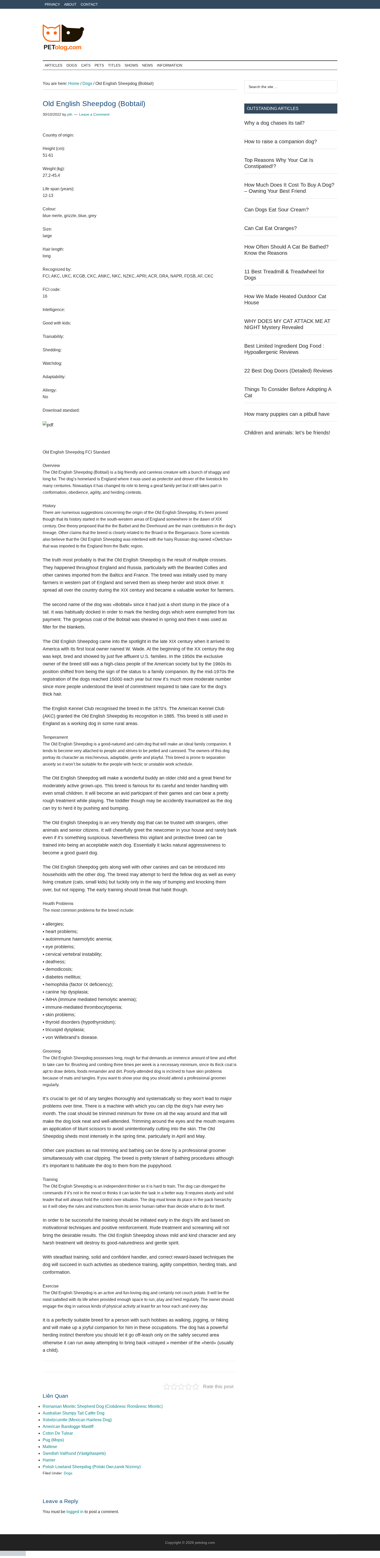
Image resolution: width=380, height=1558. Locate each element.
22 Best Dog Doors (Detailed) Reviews (288, 370)
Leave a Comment (94, 114)
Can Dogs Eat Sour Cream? (276, 209)
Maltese (50, 1446)
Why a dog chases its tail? (274, 123)
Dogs (68, 1473)
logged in (74, 1511)
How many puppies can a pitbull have (287, 414)
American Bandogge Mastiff (68, 1426)
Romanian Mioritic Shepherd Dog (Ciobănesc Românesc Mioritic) (103, 1406)
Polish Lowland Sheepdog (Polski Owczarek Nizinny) (92, 1467)
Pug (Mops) (53, 1440)
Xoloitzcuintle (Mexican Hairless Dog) (77, 1420)
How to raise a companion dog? (280, 141)
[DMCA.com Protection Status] (13, 1554)
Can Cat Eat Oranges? (270, 228)
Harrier (49, 1460)
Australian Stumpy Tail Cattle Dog (73, 1413)
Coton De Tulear (58, 1433)
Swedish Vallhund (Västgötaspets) (74, 1453)
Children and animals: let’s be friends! (287, 432)
